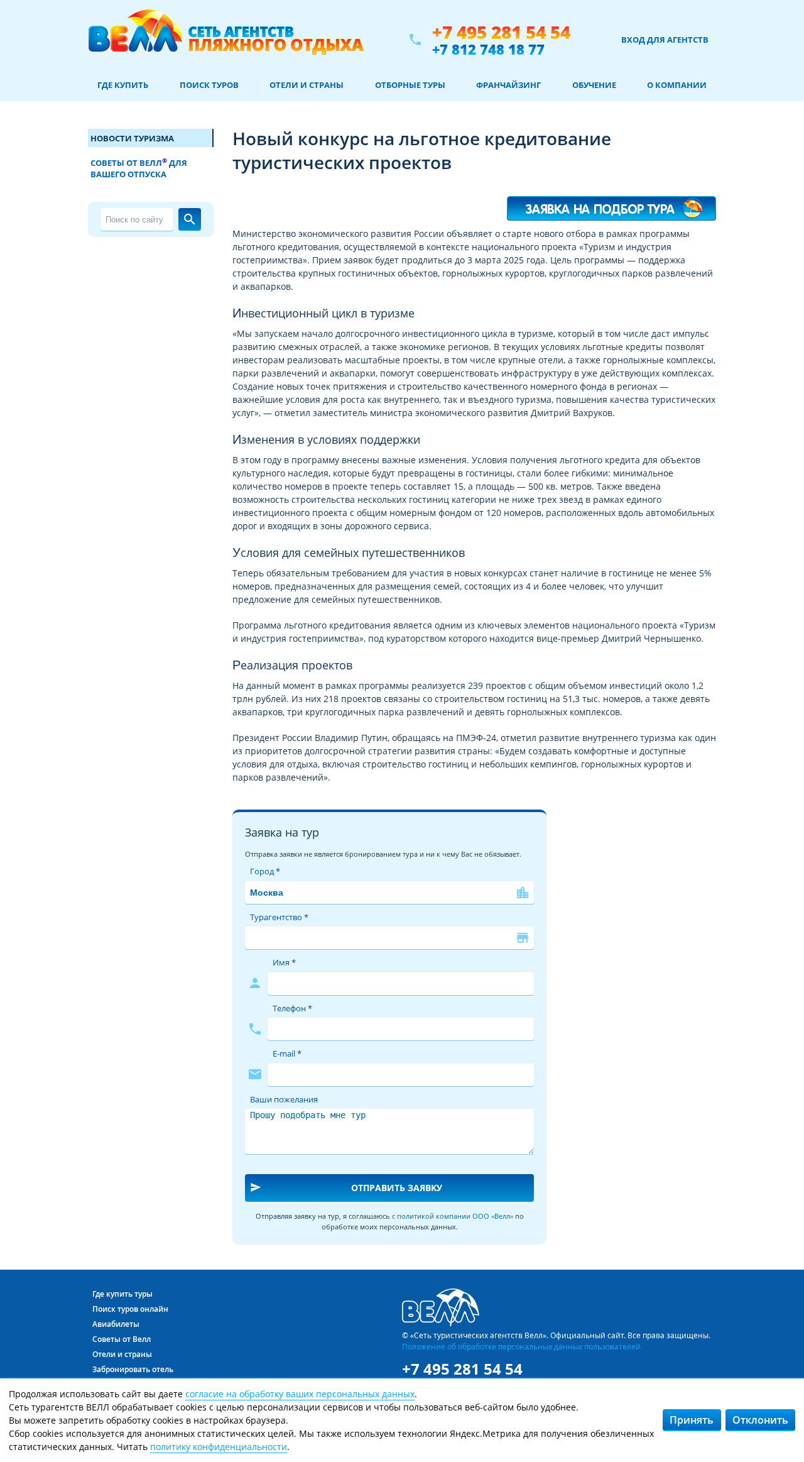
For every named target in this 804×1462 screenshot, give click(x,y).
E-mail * (287, 1053)
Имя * (284, 962)
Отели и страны (306, 85)
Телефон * (292, 1008)
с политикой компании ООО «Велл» (452, 1216)
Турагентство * (279, 917)
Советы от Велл (121, 1339)
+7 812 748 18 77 (488, 49)
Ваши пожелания (284, 1099)
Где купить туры (122, 1294)
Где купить (122, 85)
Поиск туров (209, 85)
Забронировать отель (132, 1369)
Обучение (594, 85)
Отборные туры (410, 85)
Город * (265, 871)
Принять (692, 1420)
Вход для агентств (665, 39)
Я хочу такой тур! (612, 203)
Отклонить (760, 1420)
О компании (677, 85)
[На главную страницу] (226, 39)
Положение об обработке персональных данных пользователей (521, 1346)
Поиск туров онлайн (130, 1309)
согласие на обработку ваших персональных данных (300, 1394)
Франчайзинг (508, 85)
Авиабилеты (115, 1324)
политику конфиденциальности (218, 1447)
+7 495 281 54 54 (501, 32)
